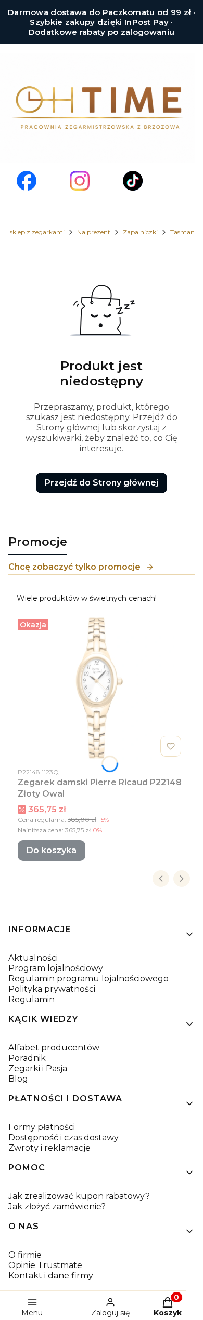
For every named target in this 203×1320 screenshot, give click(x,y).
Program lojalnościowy (55, 968)
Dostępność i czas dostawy (63, 1137)
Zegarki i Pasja (37, 1068)
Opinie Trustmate (45, 1265)
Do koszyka (52, 850)
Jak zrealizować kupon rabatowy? (79, 1196)
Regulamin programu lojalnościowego (88, 979)
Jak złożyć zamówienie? (57, 1206)
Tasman (182, 232)
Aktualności (33, 958)
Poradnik (27, 1058)
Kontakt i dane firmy (50, 1276)
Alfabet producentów (53, 1048)
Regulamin (31, 999)
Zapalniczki (140, 232)
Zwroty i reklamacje (49, 1148)
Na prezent (93, 232)
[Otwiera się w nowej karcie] (26, 181)
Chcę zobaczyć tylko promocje (74, 567)
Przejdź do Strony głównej (101, 483)
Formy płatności (41, 1127)
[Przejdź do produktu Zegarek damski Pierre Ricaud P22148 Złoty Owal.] (101, 688)
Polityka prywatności (51, 989)
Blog (18, 1079)
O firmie (25, 1255)
